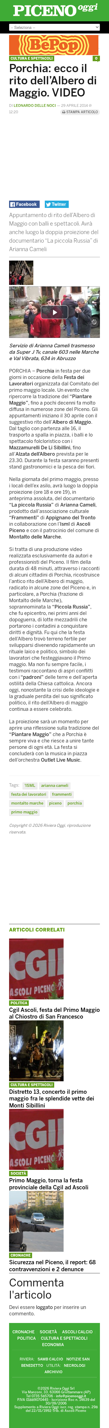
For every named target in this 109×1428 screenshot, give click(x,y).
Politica (19, 1003)
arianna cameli (54, 785)
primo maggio (24, 812)
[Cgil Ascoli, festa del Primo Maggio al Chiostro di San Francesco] (36, 998)
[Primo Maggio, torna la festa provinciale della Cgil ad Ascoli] (36, 1168)
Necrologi (74, 1365)
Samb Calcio (50, 1359)
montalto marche (27, 803)
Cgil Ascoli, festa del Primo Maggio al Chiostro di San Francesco (54, 1013)
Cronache (21, 1256)
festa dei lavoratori (28, 794)
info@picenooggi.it (71, 1396)
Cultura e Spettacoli (32, 59)
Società (18, 1174)
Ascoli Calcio (77, 1332)
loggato (44, 1307)
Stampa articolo (81, 112)
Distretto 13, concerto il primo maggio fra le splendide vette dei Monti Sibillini (51, 1099)
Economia (53, 1344)
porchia (75, 803)
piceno (55, 803)
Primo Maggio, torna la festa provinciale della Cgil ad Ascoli (48, 1184)
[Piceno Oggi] (55, 16)
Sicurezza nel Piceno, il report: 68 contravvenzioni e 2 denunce (52, 1266)
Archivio (53, 1372)
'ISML (30, 785)
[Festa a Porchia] (21, 283)
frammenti (62, 794)
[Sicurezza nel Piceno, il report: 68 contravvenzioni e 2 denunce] (36, 1250)
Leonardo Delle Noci (35, 106)
